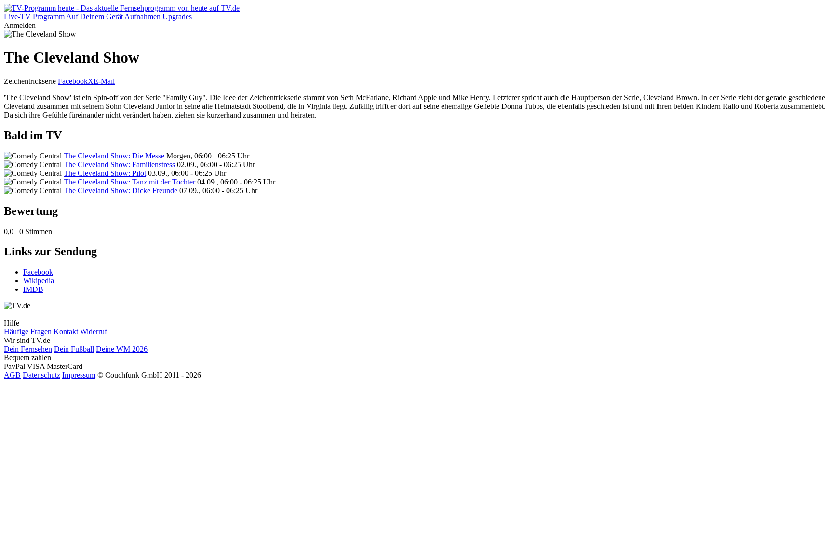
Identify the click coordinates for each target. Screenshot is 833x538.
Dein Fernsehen (28, 349)
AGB (12, 375)
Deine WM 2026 (122, 349)
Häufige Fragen (28, 332)
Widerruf (93, 332)
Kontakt (66, 332)
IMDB (33, 289)
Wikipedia (38, 280)
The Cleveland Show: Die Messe (114, 156)
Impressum (78, 375)
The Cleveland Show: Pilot (105, 173)
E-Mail (104, 81)
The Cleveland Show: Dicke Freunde (120, 190)
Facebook (73, 81)
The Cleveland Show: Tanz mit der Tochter (129, 182)
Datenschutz (41, 375)
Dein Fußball (74, 349)
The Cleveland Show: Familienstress (119, 164)
